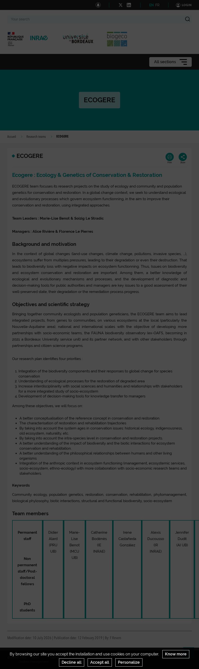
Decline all (72, 662)
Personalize (129, 662)
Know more (176, 654)
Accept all (99, 662)
